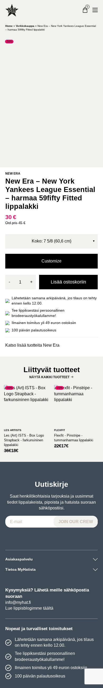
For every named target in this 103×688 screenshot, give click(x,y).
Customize (51, 261)
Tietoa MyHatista (20, 569)
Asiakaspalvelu (19, 559)
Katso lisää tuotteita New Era (32, 345)
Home (9, 25)
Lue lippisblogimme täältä (29, 608)
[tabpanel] (51, 100)
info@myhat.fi (18, 602)
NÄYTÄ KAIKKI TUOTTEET (49, 377)
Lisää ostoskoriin (68, 282)
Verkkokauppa (25, 25)
